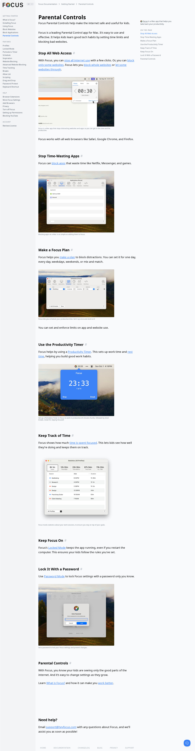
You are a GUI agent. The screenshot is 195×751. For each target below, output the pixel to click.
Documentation (62, 748)
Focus (145, 21)
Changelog (84, 748)
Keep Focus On (146, 51)
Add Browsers (9, 103)
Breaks (6, 71)
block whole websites (97, 65)
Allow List (7, 74)
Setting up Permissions (12, 112)
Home (43, 748)
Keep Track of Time (148, 48)
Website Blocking (10, 61)
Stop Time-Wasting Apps (150, 37)
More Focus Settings (11, 100)
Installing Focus (9, 23)
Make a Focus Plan (148, 40)
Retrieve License (9, 125)
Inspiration (7, 58)
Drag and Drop (9, 80)
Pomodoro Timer (10, 52)
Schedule (6, 55)
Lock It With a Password (150, 55)
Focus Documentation (47, 4)
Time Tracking (9, 68)
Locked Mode (8, 49)
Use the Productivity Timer (151, 44)
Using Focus (8, 26)
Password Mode (54, 576)
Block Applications (10, 32)
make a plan (67, 257)
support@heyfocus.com (61, 727)
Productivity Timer (79, 352)
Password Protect (10, 83)
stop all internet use (77, 60)
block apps (58, 163)
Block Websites (9, 29)
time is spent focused (83, 443)
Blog (99, 748)
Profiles (6, 45)
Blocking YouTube (10, 116)
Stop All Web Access (148, 33)
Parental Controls (11, 35)
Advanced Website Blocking (14, 64)
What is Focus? (9, 20)
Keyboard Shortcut (11, 87)
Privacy (6, 106)
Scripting (6, 77)
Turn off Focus (9, 109)
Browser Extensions (11, 97)
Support (129, 748)
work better (105, 683)
